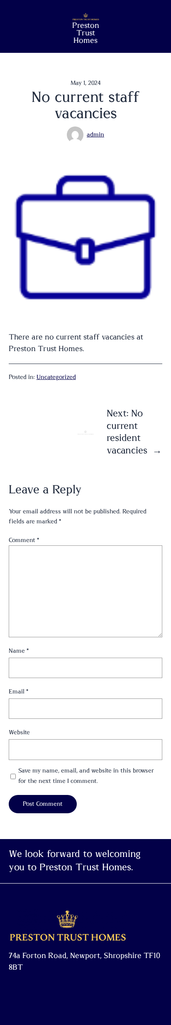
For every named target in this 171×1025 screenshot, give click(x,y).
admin (95, 134)
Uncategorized (56, 377)
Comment (24, 540)
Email (18, 691)
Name (19, 651)
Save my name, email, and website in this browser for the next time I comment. (86, 776)
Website (19, 732)
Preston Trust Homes (85, 33)
